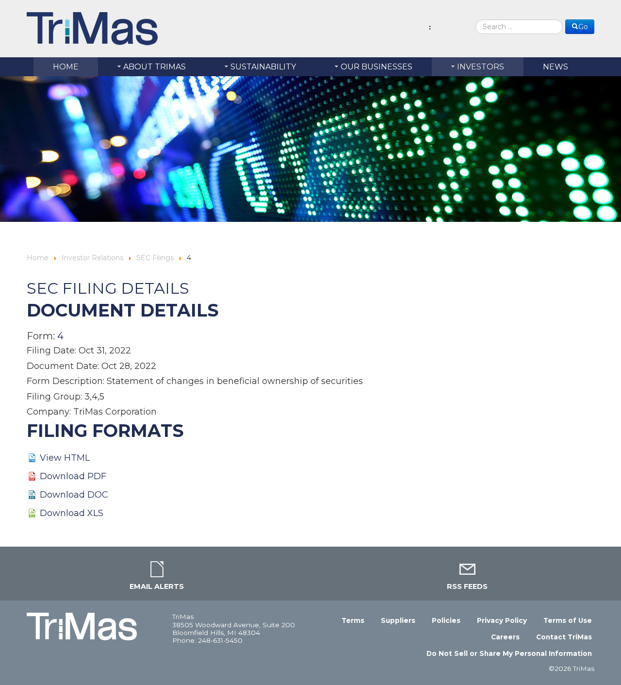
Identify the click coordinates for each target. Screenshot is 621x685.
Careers (505, 637)
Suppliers (398, 620)
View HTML (65, 457)
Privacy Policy (502, 620)
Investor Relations (93, 257)
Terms (353, 620)
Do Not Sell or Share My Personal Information (509, 653)
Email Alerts (157, 586)
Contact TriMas (564, 637)
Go (583, 26)
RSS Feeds (467, 586)
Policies (446, 620)
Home (38, 257)
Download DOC (74, 494)
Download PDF (73, 476)
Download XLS (71, 513)
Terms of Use (567, 620)
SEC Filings (156, 257)
